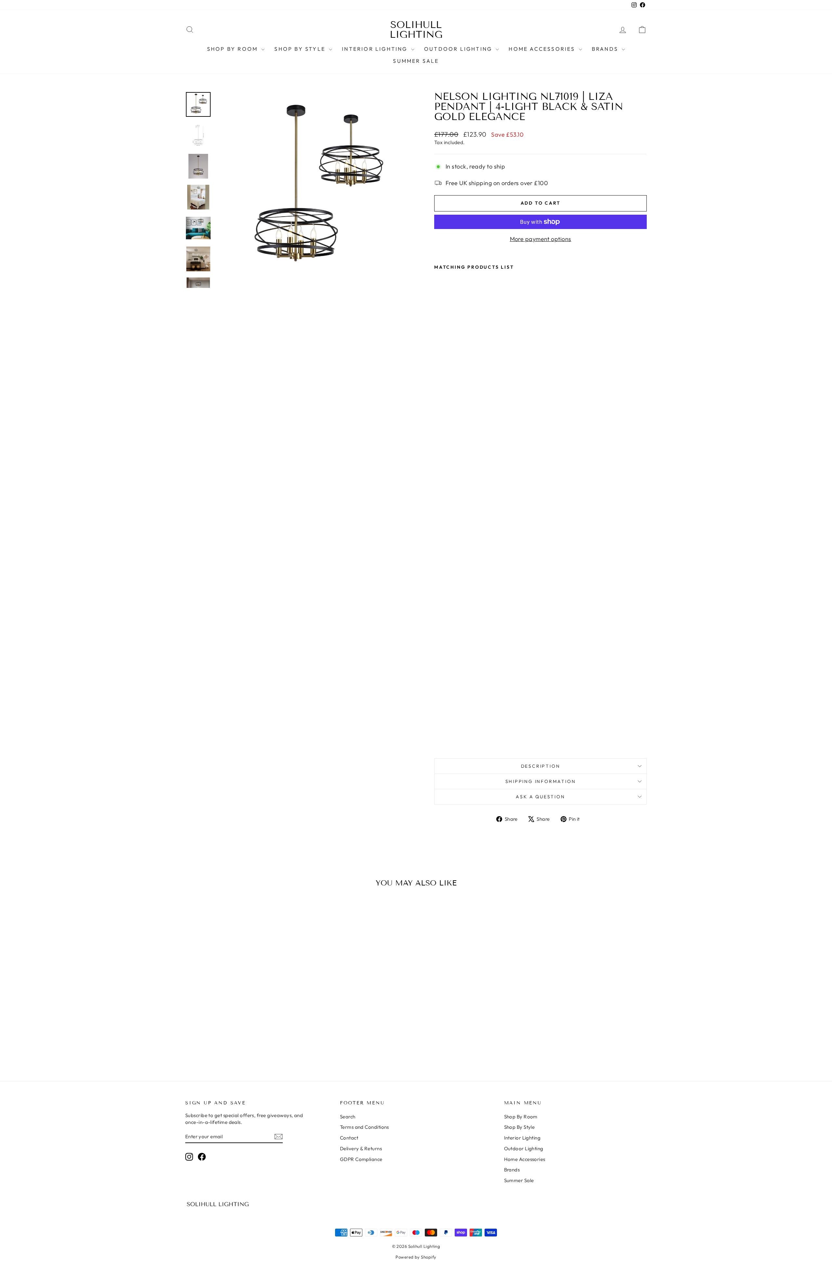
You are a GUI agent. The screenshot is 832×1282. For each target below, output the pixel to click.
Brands (606, 49)
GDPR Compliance (361, 1159)
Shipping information (540, 781)
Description (540, 766)
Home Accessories (543, 49)
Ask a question (540, 797)
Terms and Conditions (364, 1127)
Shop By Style (300, 49)
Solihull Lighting (416, 29)
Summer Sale (416, 61)
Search (348, 1116)
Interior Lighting (376, 49)
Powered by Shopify (416, 1257)
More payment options (540, 239)
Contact (349, 1138)
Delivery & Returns (361, 1148)
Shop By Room (233, 49)
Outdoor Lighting (459, 49)
